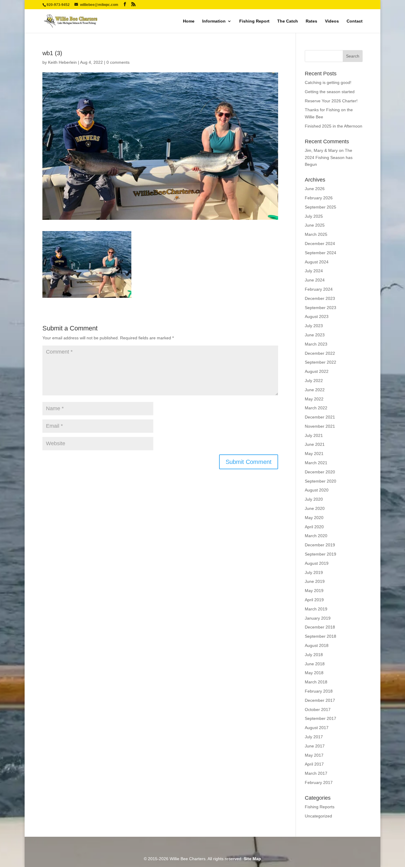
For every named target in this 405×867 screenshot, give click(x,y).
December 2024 (320, 243)
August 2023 (317, 316)
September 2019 (320, 554)
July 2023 (314, 325)
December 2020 (320, 472)
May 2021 (314, 453)
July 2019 (314, 572)
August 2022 (317, 371)
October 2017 (318, 709)
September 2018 (320, 636)
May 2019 (314, 590)
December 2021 (320, 417)
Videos (332, 21)
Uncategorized (318, 816)
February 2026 (319, 197)
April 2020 (314, 526)
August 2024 (317, 262)
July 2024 (314, 270)
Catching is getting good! (328, 82)
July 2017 (314, 736)
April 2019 (314, 599)
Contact (355, 21)
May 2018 (314, 672)
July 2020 (314, 499)
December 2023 (320, 298)
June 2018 (315, 663)
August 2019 (317, 563)
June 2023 (315, 335)
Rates (311, 21)
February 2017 (319, 782)
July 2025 (314, 216)
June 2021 (315, 444)
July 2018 (314, 654)
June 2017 (315, 746)
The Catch (287, 21)
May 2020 (314, 517)
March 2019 (316, 609)
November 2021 (320, 426)
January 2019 (318, 618)
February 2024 (319, 289)
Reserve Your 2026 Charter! (331, 100)
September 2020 (320, 481)
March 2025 (316, 234)
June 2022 (315, 389)
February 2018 (319, 691)
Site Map (252, 858)
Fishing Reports (319, 806)
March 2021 (316, 462)
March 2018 (316, 682)
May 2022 (314, 399)
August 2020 (317, 490)
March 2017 (316, 773)
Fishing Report (254, 21)
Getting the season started (330, 91)
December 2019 (320, 545)
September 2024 (320, 252)
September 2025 (320, 207)
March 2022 (316, 407)
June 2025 (315, 225)
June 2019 (315, 581)
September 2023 (320, 307)
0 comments (118, 62)
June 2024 (315, 280)
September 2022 (320, 362)
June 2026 (315, 188)
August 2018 (317, 645)
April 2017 (314, 764)
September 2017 (320, 718)
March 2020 (316, 535)
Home (188, 21)
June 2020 (315, 508)
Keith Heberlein (62, 62)
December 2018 (320, 627)
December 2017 (320, 700)
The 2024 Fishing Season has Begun (329, 157)
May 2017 (314, 755)
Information (214, 21)
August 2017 (317, 727)
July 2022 (314, 380)
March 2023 (316, 344)
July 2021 (314, 435)
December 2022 (320, 353)
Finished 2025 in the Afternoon (333, 126)
